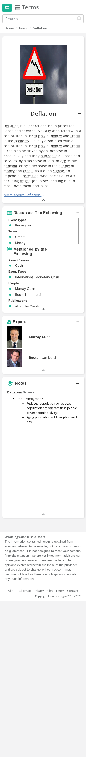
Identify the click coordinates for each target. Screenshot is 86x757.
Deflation (11, 126)
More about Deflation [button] (22, 194)
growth (48, 408)
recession (31, 176)
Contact (72, 590)
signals (59, 171)
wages (25, 181)
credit (75, 136)
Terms (23, 28)
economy (21, 141)
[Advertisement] (43, 469)
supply (40, 136)
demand (10, 166)
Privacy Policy (43, 590)
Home (9, 28)
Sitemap (25, 590)
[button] (43, 119)
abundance (47, 156)
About (12, 590)
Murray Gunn (40, 337)
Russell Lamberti (42, 357)
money (56, 136)
